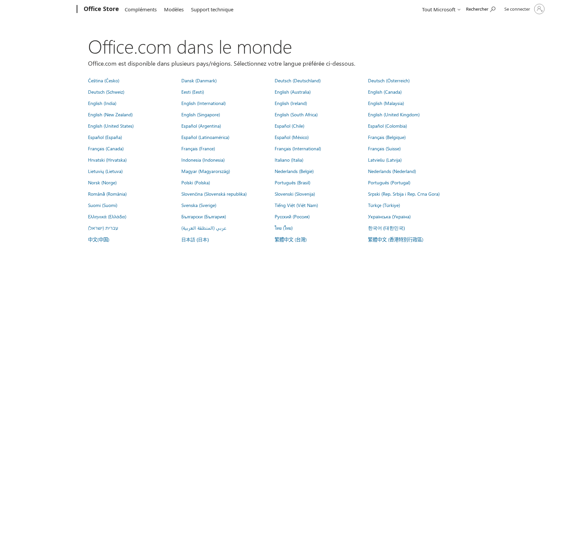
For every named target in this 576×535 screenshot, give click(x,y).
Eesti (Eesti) (192, 91)
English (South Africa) (296, 114)
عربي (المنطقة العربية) (203, 227)
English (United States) (111, 125)
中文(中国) (98, 239)
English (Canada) (385, 91)
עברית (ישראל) (103, 227)
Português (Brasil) (292, 182)
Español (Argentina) (201, 125)
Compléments (141, 9)
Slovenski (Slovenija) (295, 193)
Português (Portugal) (389, 182)
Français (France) (198, 148)
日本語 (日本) (195, 239)
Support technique (212, 9)
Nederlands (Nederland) (392, 171)
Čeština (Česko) (103, 80)
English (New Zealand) (110, 114)
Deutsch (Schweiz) (106, 91)
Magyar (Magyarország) (205, 171)
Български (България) (203, 216)
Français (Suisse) (384, 148)
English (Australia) (293, 91)
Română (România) (107, 193)
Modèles (174, 9)
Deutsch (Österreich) (389, 80)
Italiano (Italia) (289, 159)
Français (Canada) (106, 148)
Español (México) (292, 137)
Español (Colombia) (387, 125)
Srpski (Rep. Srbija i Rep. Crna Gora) (404, 193)
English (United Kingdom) (394, 114)
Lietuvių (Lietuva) (105, 171)
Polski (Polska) (195, 182)
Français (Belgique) (387, 137)
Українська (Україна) (389, 216)
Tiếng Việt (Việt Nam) (296, 205)
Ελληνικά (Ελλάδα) (107, 216)
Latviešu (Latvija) (385, 159)
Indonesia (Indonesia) (203, 159)
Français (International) (298, 148)
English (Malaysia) (386, 103)
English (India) (102, 103)
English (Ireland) (291, 103)
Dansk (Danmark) (199, 80)
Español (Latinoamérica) (205, 137)
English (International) (203, 103)
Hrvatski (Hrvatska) (107, 159)
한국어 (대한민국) (386, 228)
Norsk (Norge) (102, 182)
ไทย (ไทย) (284, 227)
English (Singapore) (200, 114)
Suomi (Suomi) (102, 205)
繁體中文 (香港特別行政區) (395, 239)
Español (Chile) (289, 125)
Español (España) (105, 137)
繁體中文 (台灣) (291, 239)
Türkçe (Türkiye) (384, 205)
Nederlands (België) (294, 171)
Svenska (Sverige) (198, 205)
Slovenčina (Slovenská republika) (214, 193)
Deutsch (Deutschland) (298, 80)
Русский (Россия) (292, 216)
